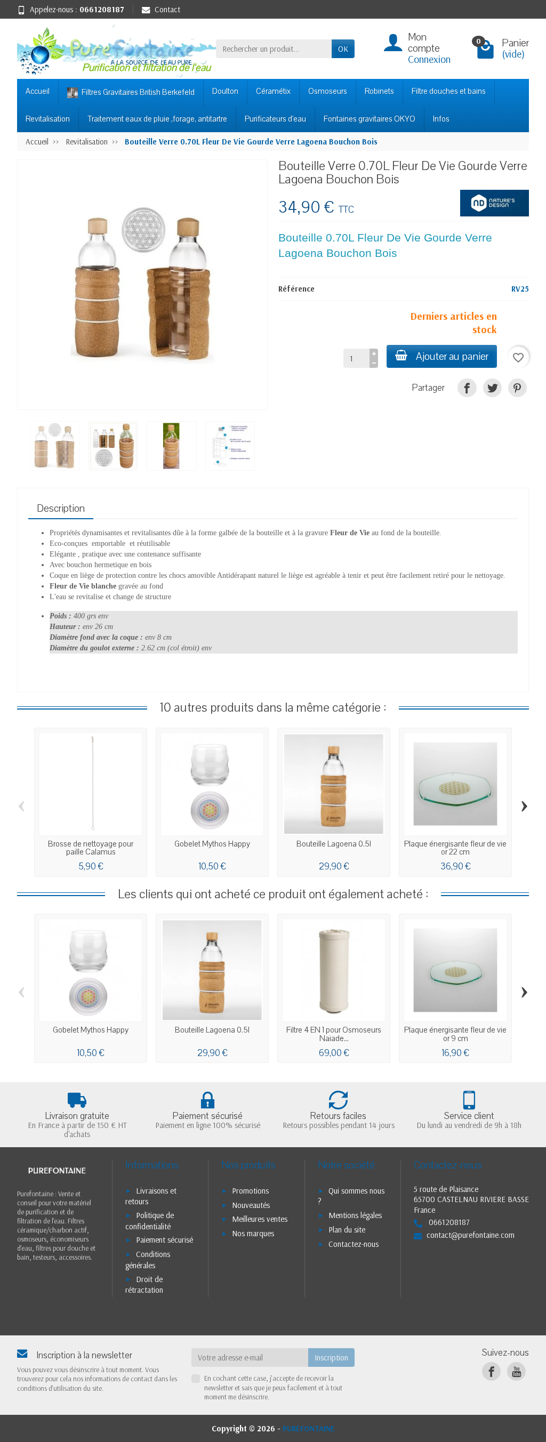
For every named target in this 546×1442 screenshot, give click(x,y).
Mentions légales (355, 1215)
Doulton (225, 91)
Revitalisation (48, 119)
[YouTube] (516, 1371)
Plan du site (346, 1230)
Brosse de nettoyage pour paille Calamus (90, 848)
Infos (441, 119)
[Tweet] (492, 387)
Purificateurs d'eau (275, 119)
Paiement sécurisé (164, 1240)
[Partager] (466, 387)
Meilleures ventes (259, 1219)
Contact (167, 9)
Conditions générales (147, 1259)
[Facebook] (491, 1371)
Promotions (250, 1191)
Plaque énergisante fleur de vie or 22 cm (455, 848)
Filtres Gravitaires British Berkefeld (137, 92)
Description (61, 508)
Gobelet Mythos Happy (212, 844)
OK (343, 49)
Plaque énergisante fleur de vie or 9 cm (455, 1034)
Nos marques (253, 1233)
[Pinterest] (517, 387)
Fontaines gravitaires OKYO (369, 119)
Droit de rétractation (144, 1284)
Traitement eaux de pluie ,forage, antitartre (157, 119)
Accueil (38, 91)
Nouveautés (251, 1205)
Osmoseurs (327, 91)
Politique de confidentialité (149, 1220)
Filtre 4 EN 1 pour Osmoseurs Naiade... (333, 1034)
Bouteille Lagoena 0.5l (333, 844)
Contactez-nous (353, 1244)
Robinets (379, 91)
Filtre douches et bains (449, 91)
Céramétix (273, 91)
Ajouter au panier (452, 356)
